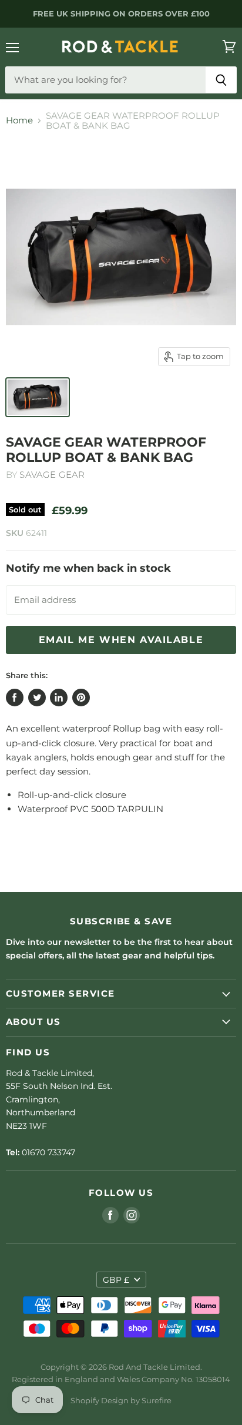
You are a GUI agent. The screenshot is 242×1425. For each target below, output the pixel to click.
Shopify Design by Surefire (121, 1400)
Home (19, 120)
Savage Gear (52, 474)
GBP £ (116, 1280)
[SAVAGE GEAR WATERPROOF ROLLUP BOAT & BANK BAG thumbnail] (37, 397)
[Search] (221, 79)
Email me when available (121, 639)
